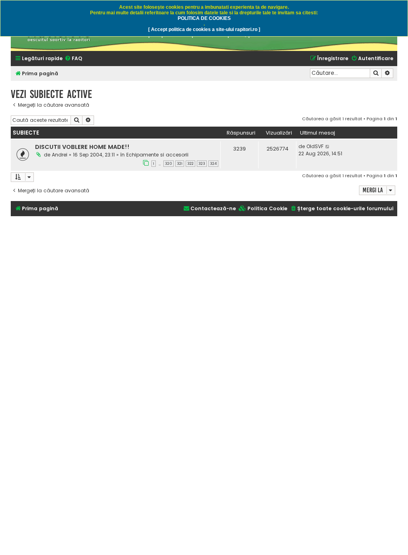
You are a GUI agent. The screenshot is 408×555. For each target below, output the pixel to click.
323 (201, 163)
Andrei (59, 154)
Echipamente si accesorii (157, 154)
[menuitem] (73, 58)
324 (213, 163)
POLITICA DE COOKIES (204, 18)
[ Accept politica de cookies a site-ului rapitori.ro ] (204, 29)
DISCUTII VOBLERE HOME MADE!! (82, 147)
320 (168, 163)
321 (179, 163)
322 (190, 163)
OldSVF (315, 146)
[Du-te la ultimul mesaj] (327, 146)
